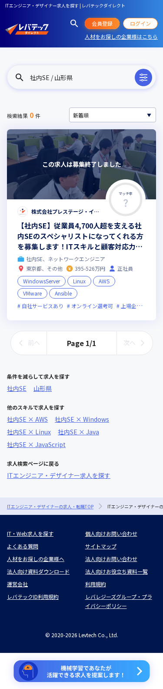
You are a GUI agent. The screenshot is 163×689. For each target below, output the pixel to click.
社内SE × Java (78, 431)
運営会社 (17, 584)
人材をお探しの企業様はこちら (121, 36)
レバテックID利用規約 (33, 596)
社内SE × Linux (29, 431)
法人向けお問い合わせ (111, 558)
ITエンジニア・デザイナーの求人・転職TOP (50, 506)
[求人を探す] (74, 23)
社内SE (17, 388)
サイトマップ (100, 546)
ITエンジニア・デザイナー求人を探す (58, 475)
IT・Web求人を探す (30, 533)
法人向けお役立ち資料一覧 (116, 571)
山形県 (42, 388)
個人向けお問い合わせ (111, 533)
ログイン (140, 23)
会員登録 (102, 23)
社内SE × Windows (82, 419)
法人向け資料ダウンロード (38, 571)
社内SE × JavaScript (36, 444)
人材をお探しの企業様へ (35, 558)
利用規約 (95, 584)
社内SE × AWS (27, 419)
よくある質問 (22, 546)
